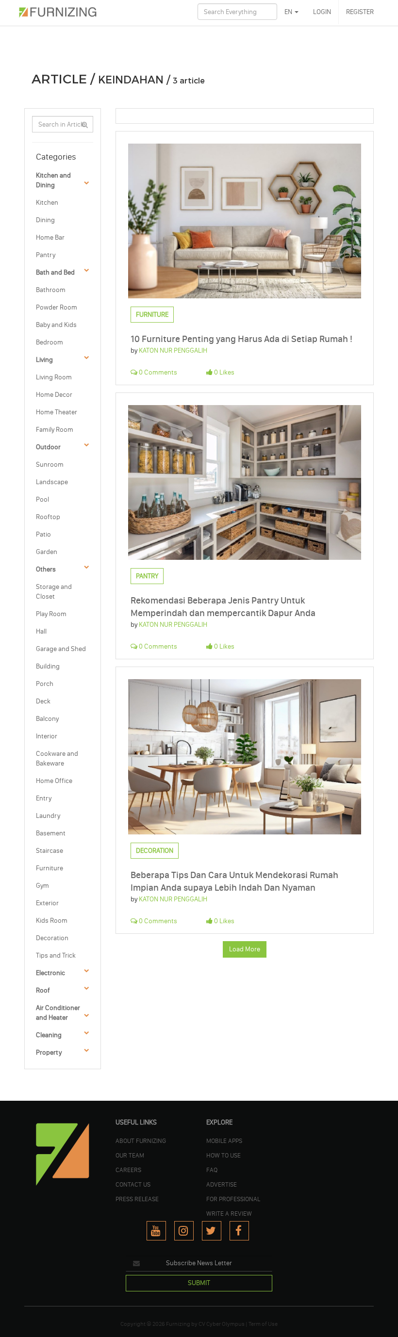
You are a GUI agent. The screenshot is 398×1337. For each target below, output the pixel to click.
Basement (51, 833)
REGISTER (360, 12)
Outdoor (48, 447)
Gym (42, 885)
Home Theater (56, 412)
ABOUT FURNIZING (141, 1140)
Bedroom (49, 342)
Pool (42, 499)
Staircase (49, 851)
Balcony (47, 719)
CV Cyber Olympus (222, 1324)
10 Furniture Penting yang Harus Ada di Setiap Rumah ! (241, 338)
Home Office (54, 781)
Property (49, 1052)
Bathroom (51, 290)
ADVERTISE (221, 1184)
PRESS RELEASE (137, 1199)
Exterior (47, 903)
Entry (43, 798)
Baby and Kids (56, 325)
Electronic (50, 973)
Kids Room (51, 920)
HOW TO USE (223, 1155)
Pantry (45, 255)
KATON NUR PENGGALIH (173, 350)
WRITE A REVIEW (229, 1213)
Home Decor (54, 395)
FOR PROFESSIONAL (233, 1199)
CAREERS (128, 1170)
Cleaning (49, 1035)
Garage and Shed (61, 649)
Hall (41, 631)
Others (46, 569)
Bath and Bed (55, 272)
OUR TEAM (130, 1155)
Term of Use (263, 1324)
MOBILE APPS (224, 1140)
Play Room (51, 614)
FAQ (211, 1170)
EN (289, 12)
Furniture (49, 868)
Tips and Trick (56, 955)
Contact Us (133, 1184)
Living (44, 360)
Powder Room (56, 307)
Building (48, 666)
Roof (43, 990)
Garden (46, 552)
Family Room (54, 429)
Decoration (52, 938)
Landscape (52, 482)
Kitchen (47, 202)
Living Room (54, 377)
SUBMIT (199, 1283)
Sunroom (50, 464)
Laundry (48, 816)
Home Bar (50, 237)
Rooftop (48, 517)
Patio (43, 534)
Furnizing (178, 1324)
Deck (43, 701)
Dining (45, 220)
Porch (44, 684)
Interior (46, 736)
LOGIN (322, 12)
